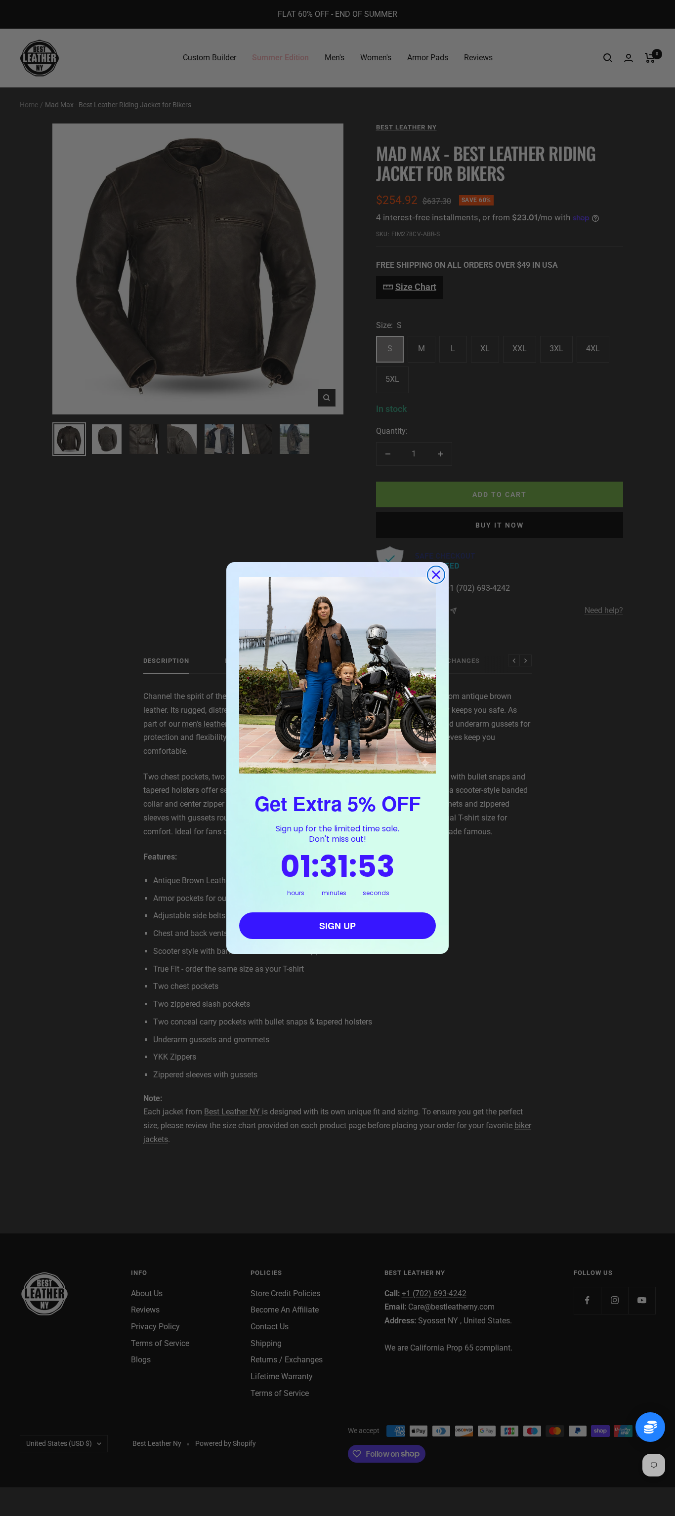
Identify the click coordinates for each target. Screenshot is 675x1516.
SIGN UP (337, 925)
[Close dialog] (436, 574)
